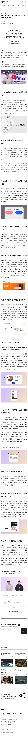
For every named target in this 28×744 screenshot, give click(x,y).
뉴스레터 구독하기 (5, 702)
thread (7, 732)
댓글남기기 (24, 631)
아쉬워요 (18, 615)
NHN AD (3, 710)
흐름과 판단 (14, 5)
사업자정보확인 (14, 719)
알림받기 (14, 607)
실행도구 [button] (23, 5)
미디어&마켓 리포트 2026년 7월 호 (6, 654)
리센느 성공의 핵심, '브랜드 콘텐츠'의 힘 (6, 671)
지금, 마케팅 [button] (8, 5)
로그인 (25, 1)
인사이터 (19, 5)
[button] (25, 647)
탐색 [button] (4, 5)
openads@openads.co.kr (8, 725)
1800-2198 (9, 724)
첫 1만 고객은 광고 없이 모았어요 (19, 671)
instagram (3, 732)
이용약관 (2, 729)
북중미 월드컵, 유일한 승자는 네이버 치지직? (20, 654)
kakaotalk (11, 732)
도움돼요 (9, 615)
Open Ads (4, 2)
